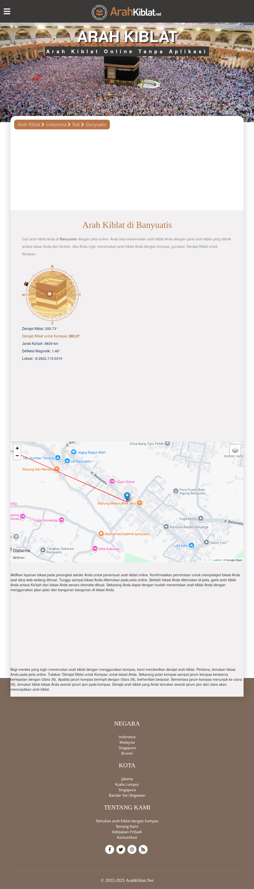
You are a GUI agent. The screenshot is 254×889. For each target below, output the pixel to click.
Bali (76, 124)
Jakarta (127, 778)
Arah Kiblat (29, 124)
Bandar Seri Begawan (127, 795)
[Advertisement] (127, 172)
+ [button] (17, 448)
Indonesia (56, 124)
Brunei (127, 753)
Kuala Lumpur (127, 784)
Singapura (127, 747)
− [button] (17, 456)
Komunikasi (127, 837)
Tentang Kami (127, 826)
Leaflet (217, 560)
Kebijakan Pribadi (127, 831)
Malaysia (127, 742)
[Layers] (235, 450)
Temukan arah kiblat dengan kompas (127, 820)
